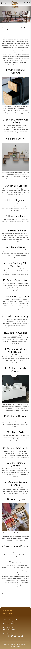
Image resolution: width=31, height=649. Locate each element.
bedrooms (16, 437)
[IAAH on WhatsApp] (22, 636)
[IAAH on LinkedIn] (18, 636)
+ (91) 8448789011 (9, 627)
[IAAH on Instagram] (11, 636)
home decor (20, 49)
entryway (14, 335)
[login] (24, 3)
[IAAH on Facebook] (4, 636)
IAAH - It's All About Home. (20, 644)
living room (9, 451)
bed (22, 188)
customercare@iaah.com (12, 629)
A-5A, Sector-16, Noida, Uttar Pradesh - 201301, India (10, 621)
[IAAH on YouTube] (15, 636)
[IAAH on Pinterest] (8, 636)
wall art (27, 253)
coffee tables (22, 110)
